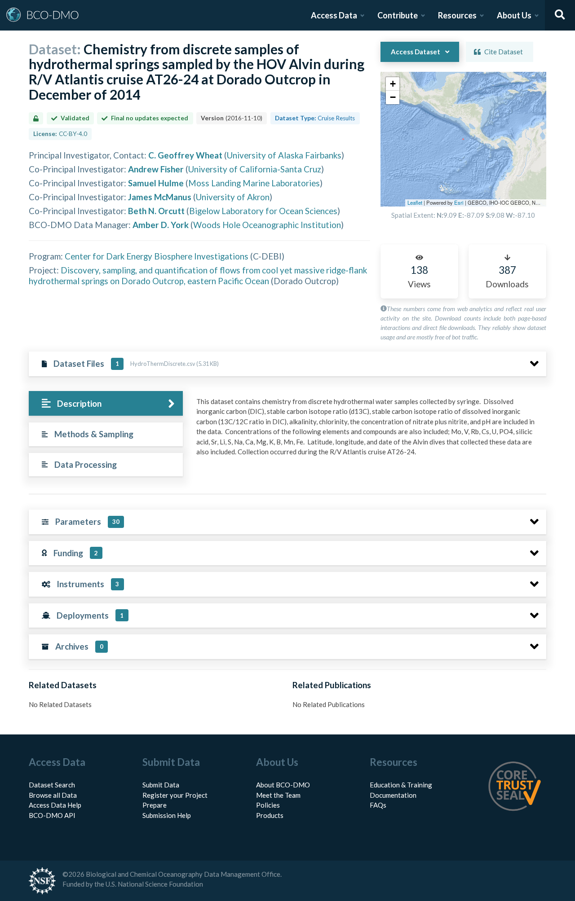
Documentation (393, 795)
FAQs (378, 805)
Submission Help (166, 815)
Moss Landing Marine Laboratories (254, 183)
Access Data (334, 15)
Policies (268, 805)
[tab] (106, 403)
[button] (392, 84)
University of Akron (233, 197)
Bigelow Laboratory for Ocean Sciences (263, 211)
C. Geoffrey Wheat (185, 155)
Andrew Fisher (156, 169)
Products (269, 815)
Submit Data (160, 785)
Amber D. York (161, 225)
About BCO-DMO (283, 785)
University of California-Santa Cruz (254, 169)
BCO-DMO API (52, 815)
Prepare (154, 805)
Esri (459, 202)
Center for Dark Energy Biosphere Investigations (156, 256)
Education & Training (401, 785)
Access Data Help (55, 805)
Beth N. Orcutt (156, 211)
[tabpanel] (368, 430)
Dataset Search (52, 785)
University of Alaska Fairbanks (284, 155)
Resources (457, 15)
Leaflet (414, 202)
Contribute (397, 15)
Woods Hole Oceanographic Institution (267, 225)
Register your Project (175, 795)
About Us (514, 15)
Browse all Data (53, 795)
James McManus (159, 197)
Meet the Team (278, 795)
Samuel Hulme (156, 183)
